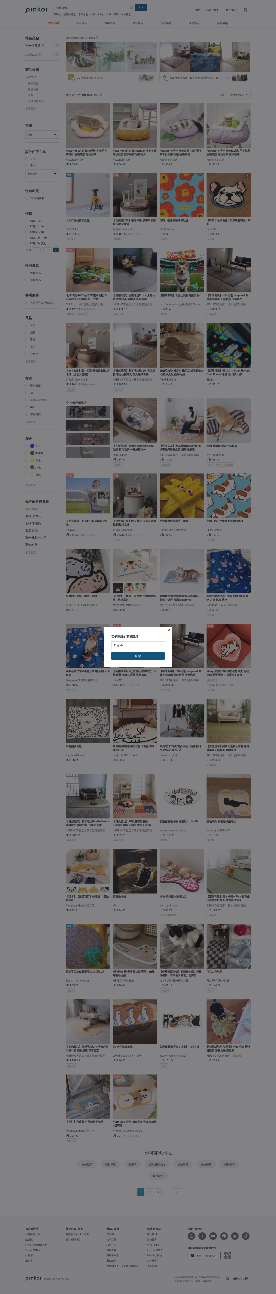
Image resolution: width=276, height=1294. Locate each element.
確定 (138, 656)
